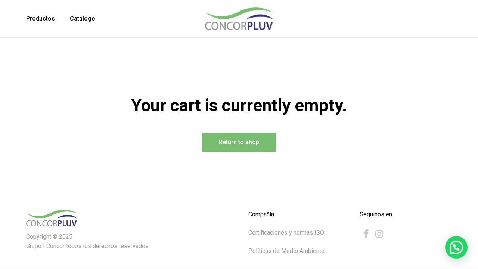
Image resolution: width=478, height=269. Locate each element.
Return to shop (239, 142)
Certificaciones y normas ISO (286, 232)
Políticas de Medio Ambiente (286, 250)
